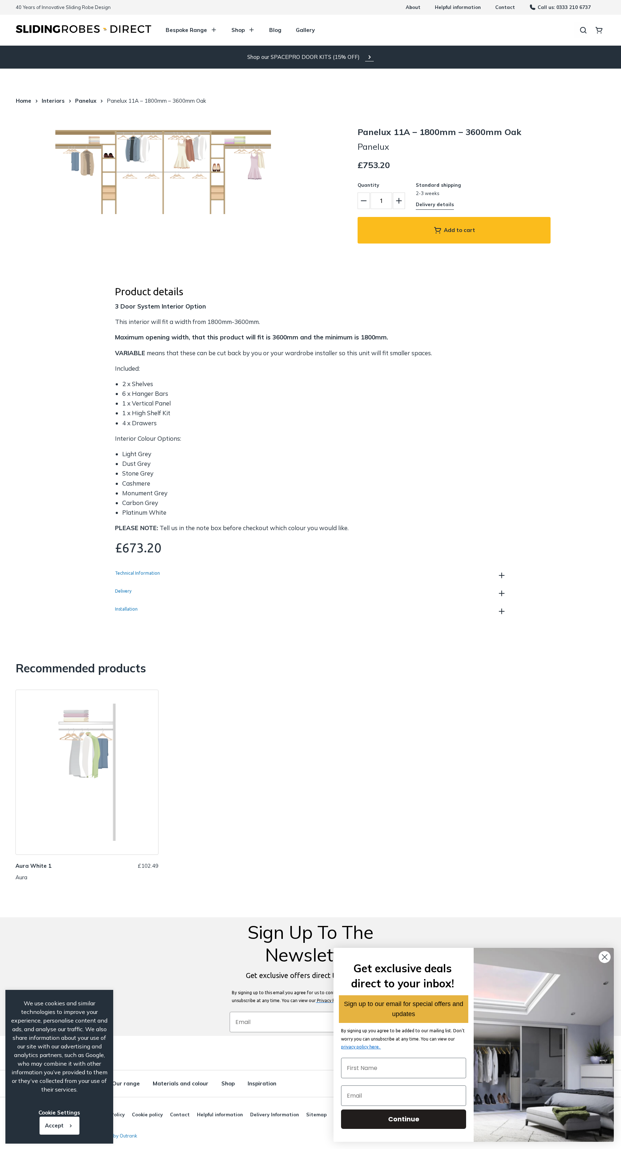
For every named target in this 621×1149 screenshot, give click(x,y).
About (413, 7)
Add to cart (459, 230)
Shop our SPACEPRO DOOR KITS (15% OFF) (303, 57)
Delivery (123, 591)
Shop (238, 30)
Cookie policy (147, 1114)
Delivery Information (274, 1114)
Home (23, 100)
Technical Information (137, 573)
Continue (403, 1119)
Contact (505, 7)
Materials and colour (180, 1083)
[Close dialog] (604, 957)
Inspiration (262, 1083)
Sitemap (316, 1114)
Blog (275, 30)
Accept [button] (54, 1125)
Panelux (85, 100)
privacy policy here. (361, 1046)
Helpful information (458, 7)
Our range (126, 1083)
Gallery (305, 30)
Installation (126, 609)
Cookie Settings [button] (59, 1112)
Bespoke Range (186, 30)
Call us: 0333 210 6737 (564, 7)
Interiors (53, 100)
